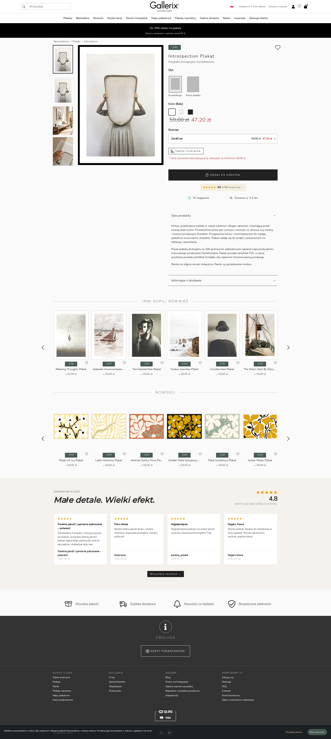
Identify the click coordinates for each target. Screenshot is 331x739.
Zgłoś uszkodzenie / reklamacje (238, 699)
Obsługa (226, 681)
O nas (112, 677)
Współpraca (115, 686)
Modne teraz (114, 18)
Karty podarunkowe (168, 651)
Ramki (226, 18)
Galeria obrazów (209, 18)
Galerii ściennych (61, 677)
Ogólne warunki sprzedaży (179, 686)
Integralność (172, 695)
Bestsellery (82, 18)
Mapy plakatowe (161, 18)
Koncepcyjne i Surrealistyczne (197, 62)
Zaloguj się (227, 677)
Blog (168, 677)
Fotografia (174, 62)
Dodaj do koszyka (225, 175)
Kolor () (175, 104)
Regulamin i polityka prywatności (183, 690)
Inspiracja (239, 18)
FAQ (224, 686)
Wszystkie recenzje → (165, 574)
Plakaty (67, 18)
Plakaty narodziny (185, 18)
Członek (226, 690)
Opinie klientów (117, 681)
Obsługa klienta (258, 18)
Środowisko (115, 690)
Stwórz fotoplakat (136, 18)
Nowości (98, 18)
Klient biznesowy (231, 695)
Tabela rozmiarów (187, 151)
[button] (24, 6)
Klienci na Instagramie (177, 681)
